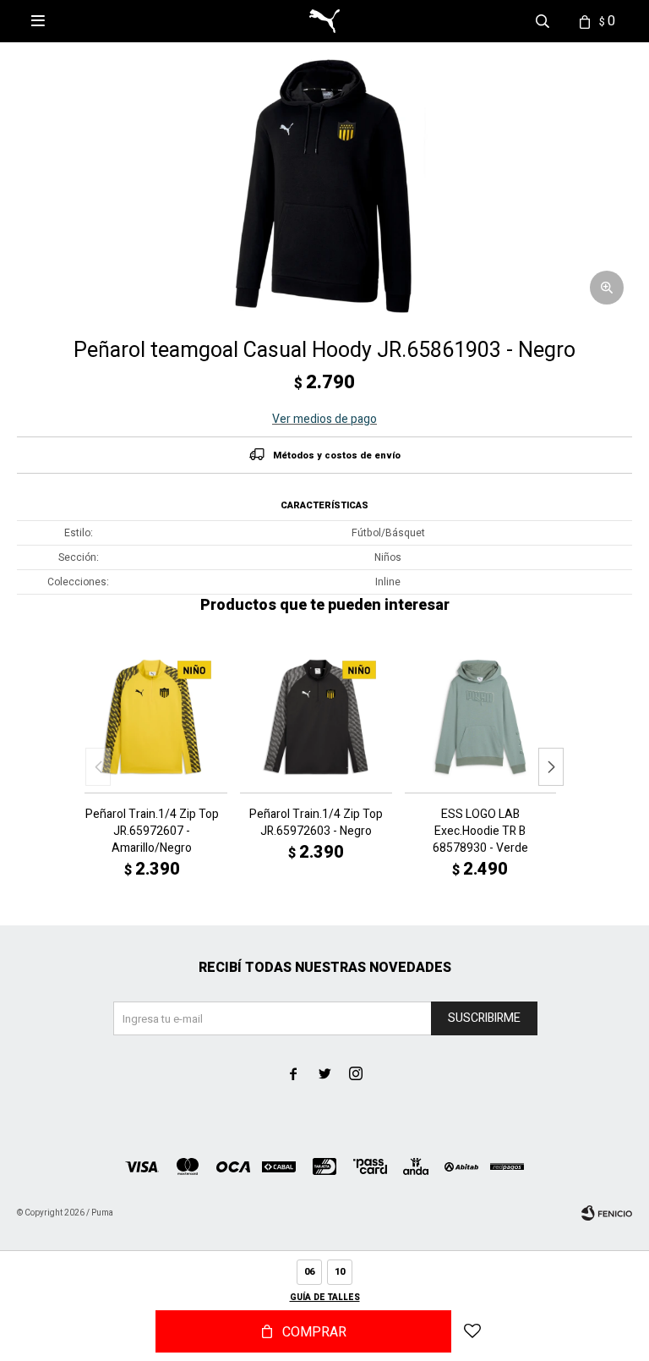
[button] (551, 767)
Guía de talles (325, 1297)
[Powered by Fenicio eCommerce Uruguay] (606, 1213)
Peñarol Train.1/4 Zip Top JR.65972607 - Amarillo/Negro (152, 831)
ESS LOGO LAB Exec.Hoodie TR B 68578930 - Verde (480, 831)
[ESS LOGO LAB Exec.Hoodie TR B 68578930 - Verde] (480, 717)
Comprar (314, 1332)
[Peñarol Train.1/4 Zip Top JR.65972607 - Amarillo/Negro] (151, 717)
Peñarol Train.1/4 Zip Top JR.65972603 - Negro (316, 823)
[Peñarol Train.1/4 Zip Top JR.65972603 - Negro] (315, 717)
